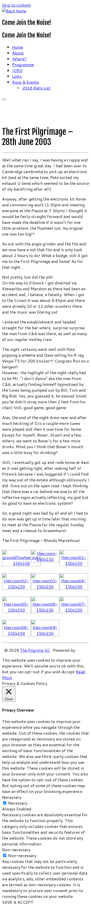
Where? (19, 59)
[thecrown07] (73, 610)
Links (17, 76)
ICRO (17, 70)
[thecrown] (45, 559)
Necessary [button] (11, 797)
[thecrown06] (45, 610)
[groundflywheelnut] (21, 563)
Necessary (17, 803)
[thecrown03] (45, 586)
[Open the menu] (4, 99)
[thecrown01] (73, 563)
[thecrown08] (16, 633)
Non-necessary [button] (16, 849)
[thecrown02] (16, 586)
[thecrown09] (45, 633)
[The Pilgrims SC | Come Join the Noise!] (14, 11)
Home (17, 47)
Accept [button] (68, 672)
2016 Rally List (36, 88)
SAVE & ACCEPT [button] (17, 902)
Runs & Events (25, 82)
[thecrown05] (16, 610)
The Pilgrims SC (35, 650)
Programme (23, 64)
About (18, 53)
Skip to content (16, 5)
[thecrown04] (73, 586)
